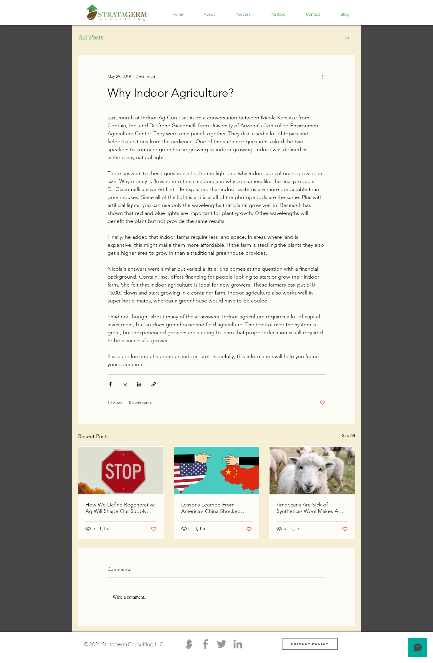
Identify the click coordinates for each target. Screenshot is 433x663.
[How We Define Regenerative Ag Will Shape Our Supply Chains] (120, 470)
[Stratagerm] (189, 644)
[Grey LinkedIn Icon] (238, 644)
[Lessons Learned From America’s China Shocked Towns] (216, 470)
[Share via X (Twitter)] (125, 384)
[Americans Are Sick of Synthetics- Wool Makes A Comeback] (312, 470)
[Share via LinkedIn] (139, 384)
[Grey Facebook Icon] (205, 644)
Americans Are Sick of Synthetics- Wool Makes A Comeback (307, 507)
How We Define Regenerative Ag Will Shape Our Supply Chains (120, 507)
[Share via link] (153, 384)
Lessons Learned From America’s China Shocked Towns (211, 507)
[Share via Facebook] (110, 384)
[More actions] (321, 76)
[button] (347, 37)
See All (348, 435)
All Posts (90, 37)
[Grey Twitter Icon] (221, 644)
